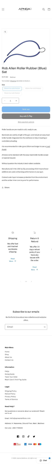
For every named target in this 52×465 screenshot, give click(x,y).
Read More (12, 260)
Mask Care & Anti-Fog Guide (15, 380)
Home (7, 352)
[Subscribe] (44, 327)
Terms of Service (11, 399)
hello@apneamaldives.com (20, 418)
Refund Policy (10, 394)
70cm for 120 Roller (13, 94)
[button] (3, 9)
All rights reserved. (34, 458)
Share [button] (7, 187)
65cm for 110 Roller (34, 89)
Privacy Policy (10, 397)
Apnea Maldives (22, 458)
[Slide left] (20, 281)
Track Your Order (11, 377)
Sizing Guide (9, 374)
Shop (7, 354)
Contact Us (9, 360)
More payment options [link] (26, 122)
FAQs (7, 371)
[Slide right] (31, 281)
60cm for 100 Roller (13, 89)
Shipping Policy (11, 391)
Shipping (13, 81)
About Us (8, 357)
